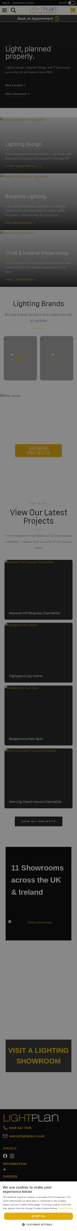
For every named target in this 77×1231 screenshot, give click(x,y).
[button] (38, 1224)
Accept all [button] (39, 1216)
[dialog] (38, 1206)
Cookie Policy (65, 1208)
